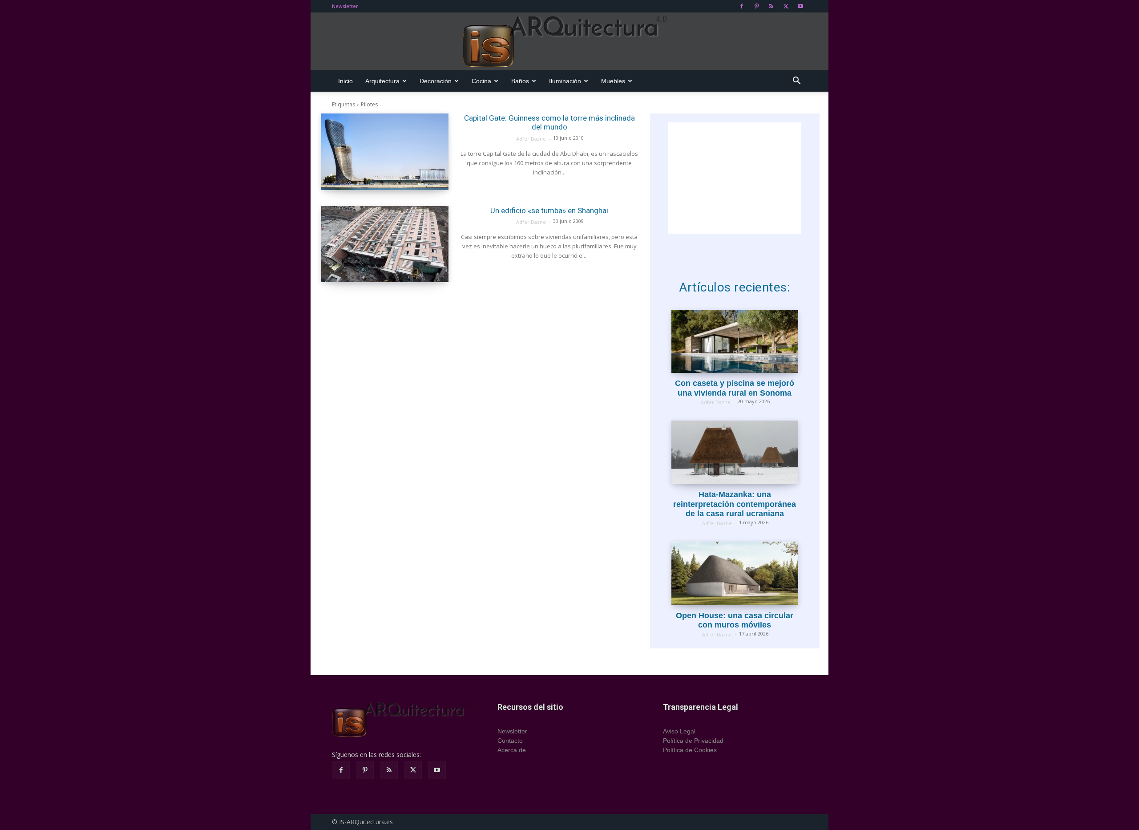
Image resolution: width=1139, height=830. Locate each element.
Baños (520, 81)
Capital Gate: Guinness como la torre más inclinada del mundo (549, 122)
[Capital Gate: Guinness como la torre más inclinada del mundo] (384, 151)
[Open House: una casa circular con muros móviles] (734, 573)
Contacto (510, 740)
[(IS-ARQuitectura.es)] (569, 42)
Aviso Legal (679, 731)
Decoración (436, 81)
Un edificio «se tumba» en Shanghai (549, 210)
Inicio (345, 81)
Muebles (613, 81)
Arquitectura (382, 81)
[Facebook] (741, 6)
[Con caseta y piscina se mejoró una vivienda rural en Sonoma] (734, 341)
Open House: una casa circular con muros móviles (734, 620)
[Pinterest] (756, 6)
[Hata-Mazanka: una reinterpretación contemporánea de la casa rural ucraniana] (734, 452)
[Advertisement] (734, 178)
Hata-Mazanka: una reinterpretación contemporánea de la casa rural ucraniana (734, 504)
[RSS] (771, 6)
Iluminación (565, 81)
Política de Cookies (690, 749)
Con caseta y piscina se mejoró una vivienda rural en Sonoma (734, 388)
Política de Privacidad (693, 740)
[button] (796, 81)
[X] (785, 6)
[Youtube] (800, 6)
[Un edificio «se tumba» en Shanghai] (384, 244)
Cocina (481, 81)
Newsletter (345, 6)
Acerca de (511, 749)
